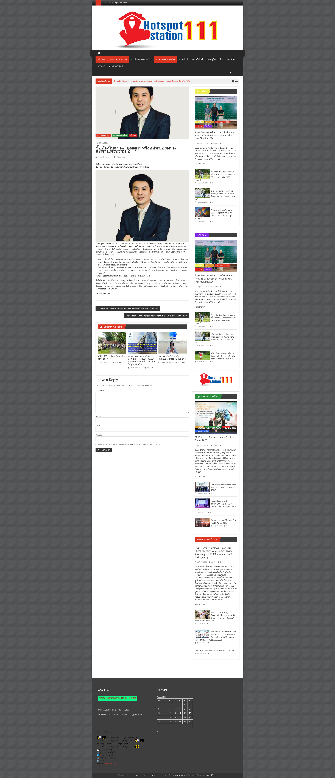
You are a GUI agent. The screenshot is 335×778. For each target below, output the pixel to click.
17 (159, 717)
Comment (100, 390)
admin (116, 362)
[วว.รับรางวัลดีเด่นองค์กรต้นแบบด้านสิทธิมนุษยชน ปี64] (172, 342)
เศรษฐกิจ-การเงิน (215, 59)
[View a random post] (236, 72)
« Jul (158, 731)
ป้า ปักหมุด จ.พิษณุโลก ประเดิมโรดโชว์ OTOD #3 (214, 651)
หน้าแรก (101, 59)
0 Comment (120, 157)
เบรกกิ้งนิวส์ (197, 59)
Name (99, 416)
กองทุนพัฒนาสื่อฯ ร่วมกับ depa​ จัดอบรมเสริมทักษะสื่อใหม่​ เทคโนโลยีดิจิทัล (128, 309)
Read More (199, 164)
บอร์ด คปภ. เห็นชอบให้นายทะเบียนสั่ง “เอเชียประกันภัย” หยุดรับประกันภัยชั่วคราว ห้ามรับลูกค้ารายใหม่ (142, 360)
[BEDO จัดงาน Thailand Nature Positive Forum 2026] (216, 417)
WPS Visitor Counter (110, 763)
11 (164, 713)
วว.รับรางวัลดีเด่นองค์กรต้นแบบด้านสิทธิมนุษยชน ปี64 (172, 357)
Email (98, 425)
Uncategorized (116, 66)
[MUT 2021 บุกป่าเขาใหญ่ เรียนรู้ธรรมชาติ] (112, 342)
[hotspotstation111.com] (167, 30)
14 (180, 713)
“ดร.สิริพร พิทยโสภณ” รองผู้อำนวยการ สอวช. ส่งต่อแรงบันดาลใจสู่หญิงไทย (156, 316)
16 (190, 713)
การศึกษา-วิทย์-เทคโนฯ (141, 59)
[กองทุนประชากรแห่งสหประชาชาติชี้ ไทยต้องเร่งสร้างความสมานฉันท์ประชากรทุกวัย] (202, 503)
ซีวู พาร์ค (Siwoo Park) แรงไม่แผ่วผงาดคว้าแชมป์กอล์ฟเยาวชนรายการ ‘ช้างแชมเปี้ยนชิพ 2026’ (152, 81)
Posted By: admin (103, 157)
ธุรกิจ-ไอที (183, 59)
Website (99, 435)
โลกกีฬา (101, 66)
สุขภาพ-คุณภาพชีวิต (165, 59)
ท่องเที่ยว (231, 59)
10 (159, 713)
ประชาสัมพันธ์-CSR (118, 59)
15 (185, 713)
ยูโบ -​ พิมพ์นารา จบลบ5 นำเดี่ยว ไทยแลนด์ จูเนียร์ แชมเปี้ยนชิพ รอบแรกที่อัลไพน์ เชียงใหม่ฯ (223, 356)
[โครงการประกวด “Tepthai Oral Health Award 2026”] (202, 522)
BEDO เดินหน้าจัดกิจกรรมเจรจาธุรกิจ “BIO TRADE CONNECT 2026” (223, 487)
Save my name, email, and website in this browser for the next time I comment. (129, 444)
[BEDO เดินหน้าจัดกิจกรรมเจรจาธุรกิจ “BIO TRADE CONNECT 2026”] (202, 487)
